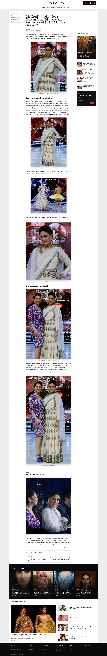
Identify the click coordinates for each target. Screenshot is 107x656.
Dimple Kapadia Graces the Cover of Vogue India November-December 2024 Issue (21, 592)
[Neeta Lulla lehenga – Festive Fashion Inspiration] (63, 637)
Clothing (30, 650)
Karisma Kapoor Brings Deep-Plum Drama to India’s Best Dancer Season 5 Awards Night (84, 592)
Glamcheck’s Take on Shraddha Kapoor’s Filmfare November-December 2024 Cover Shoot (63, 592)
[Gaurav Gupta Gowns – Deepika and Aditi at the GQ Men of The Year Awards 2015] (63, 627)
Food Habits (72, 648)
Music (43, 650)
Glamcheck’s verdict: (16, 19)
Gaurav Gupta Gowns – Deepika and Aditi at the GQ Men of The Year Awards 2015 (82, 627)
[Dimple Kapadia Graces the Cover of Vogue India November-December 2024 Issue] (21, 584)
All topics (85, 648)
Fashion (43, 7)
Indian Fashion (53, 3)
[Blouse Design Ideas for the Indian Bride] (33, 619)
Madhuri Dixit (40, 552)
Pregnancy (72, 650)
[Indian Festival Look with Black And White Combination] (63, 608)
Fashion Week (58, 650)
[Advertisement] (86, 22)
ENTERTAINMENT (51, 7)
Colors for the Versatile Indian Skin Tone (80, 617)
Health (69, 7)
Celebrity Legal (44, 649)
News (57, 648)
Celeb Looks (31, 648)
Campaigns (31, 649)
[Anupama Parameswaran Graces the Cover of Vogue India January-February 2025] (43, 584)
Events (43, 648)
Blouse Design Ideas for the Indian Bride (28, 635)
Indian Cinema (58, 649)
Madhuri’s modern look (16, 17)
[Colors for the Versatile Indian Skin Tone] (63, 618)
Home (37, 7)
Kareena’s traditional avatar (17, 15)
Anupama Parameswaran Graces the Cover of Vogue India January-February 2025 (42, 592)
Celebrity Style (79, 589)
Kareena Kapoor (33, 552)
